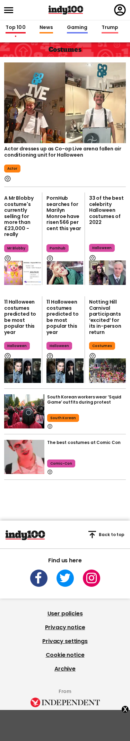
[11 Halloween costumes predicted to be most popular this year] (22, 370)
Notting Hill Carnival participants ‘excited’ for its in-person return (105, 317)
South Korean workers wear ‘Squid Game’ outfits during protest (84, 399)
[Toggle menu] (10, 10)
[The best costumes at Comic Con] (24, 457)
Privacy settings (64, 641)
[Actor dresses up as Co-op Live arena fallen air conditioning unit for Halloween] (65, 102)
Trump (110, 27)
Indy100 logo (66, 10)
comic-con (61, 463)
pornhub (58, 248)
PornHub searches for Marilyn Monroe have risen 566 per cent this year (63, 213)
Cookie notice (65, 655)
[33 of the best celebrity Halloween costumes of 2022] (107, 272)
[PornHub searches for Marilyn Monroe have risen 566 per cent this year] (64, 273)
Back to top (111, 534)
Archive (65, 669)
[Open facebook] (38, 578)
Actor (12, 168)
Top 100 (16, 27)
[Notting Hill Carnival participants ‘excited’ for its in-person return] (107, 370)
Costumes (102, 345)
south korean (63, 418)
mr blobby (16, 248)
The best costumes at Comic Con (83, 442)
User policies (65, 614)
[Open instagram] (91, 578)
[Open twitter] (65, 578)
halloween (102, 247)
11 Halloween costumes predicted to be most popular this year (20, 317)
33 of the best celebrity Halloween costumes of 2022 (106, 210)
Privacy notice (65, 627)
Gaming (77, 27)
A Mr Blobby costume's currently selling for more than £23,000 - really (18, 216)
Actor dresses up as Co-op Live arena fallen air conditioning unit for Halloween (62, 151)
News (46, 27)
